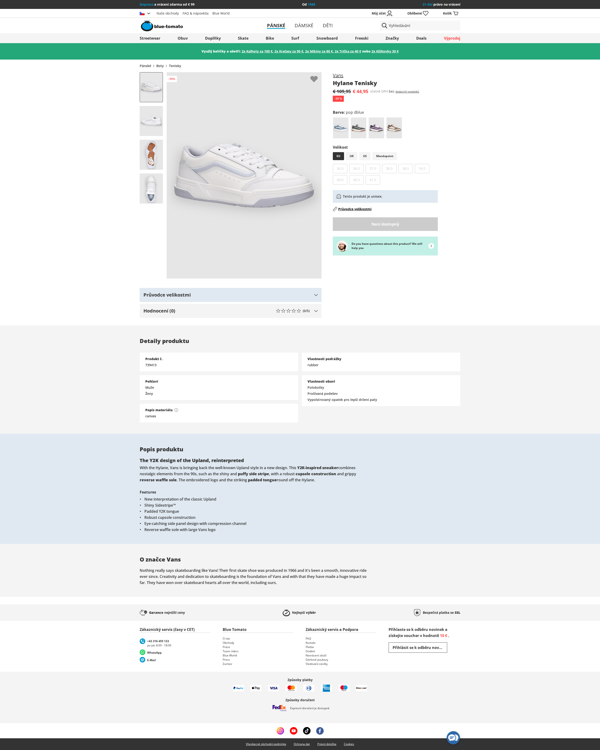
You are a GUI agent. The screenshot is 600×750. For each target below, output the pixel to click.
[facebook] (320, 731)
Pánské (276, 25)
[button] (231, 295)
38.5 (407, 168)
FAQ (308, 639)
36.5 (358, 168)
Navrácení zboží (316, 655)
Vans (338, 75)
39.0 (424, 168)
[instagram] (280, 731)
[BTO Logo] (192, 25)
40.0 (342, 179)
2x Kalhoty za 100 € (257, 51)
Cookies (349, 744)
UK (352, 156)
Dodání (310, 651)
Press (226, 660)
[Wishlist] (318, 76)
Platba (310, 647)
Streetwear (150, 38)
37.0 (375, 168)
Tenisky (175, 66)
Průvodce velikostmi (354, 209)
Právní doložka (326, 744)
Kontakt (310, 643)
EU (338, 156)
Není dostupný (385, 224)
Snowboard (327, 38)
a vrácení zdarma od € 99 (167, 4)
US (365, 156)
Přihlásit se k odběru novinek (420, 647)
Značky (392, 38)
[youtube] (293, 731)
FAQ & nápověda (196, 13)
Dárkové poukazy (317, 660)
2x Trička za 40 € (348, 51)
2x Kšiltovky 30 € (385, 51)
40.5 (358, 179)
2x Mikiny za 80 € (319, 51)
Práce (226, 647)
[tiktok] (307, 731)
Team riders (231, 651)
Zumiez (227, 664)
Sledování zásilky (317, 664)
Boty (160, 66)
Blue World (221, 13)
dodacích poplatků (407, 92)
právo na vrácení (441, 4)
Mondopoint (384, 156)
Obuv (183, 38)
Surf (295, 38)
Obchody (228, 643)
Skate (243, 38)
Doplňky (213, 38)
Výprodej (452, 38)
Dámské (304, 25)
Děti (328, 25)
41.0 (375, 179)
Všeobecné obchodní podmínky (266, 744)
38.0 (391, 168)
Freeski (361, 38)
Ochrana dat (302, 744)
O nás (226, 639)
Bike (270, 38)
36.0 (342, 168)
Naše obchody (168, 13)
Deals (421, 38)
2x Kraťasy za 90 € (288, 51)
